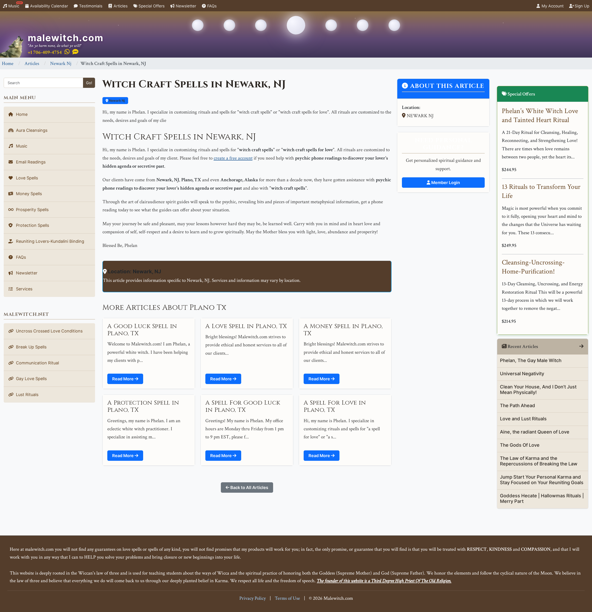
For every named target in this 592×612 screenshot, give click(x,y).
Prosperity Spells (32, 209)
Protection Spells (32, 225)
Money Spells (28, 193)
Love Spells (26, 177)
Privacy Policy (252, 598)
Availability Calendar (48, 6)
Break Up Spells (30, 346)
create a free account (233, 158)
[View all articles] (581, 346)
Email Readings (30, 162)
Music (14, 5)
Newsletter (185, 6)
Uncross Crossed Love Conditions (49, 331)
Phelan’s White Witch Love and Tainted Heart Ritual (540, 116)
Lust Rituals (26, 394)
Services (23, 288)
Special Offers (151, 6)
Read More (123, 378)
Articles (120, 6)
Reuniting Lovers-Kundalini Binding (49, 241)
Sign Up (581, 6)
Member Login (445, 182)
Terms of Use (287, 598)
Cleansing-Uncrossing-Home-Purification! (533, 267)
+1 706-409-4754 (45, 52)
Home (7, 63)
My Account (552, 6)
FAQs (211, 6)
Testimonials (90, 6)
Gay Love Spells (31, 378)
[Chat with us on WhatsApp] (67, 52)
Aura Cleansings (31, 130)
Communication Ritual (37, 362)
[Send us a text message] (75, 52)
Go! (89, 82)
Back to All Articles (248, 487)
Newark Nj (60, 63)
